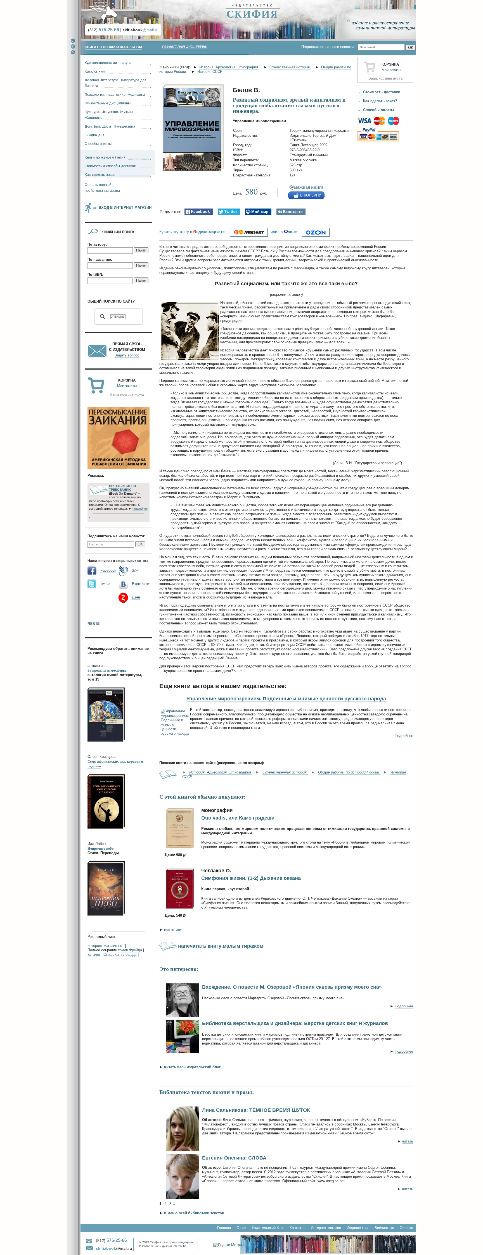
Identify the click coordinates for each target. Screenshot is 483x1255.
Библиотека (384, 1228)
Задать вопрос (127, 355)
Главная (224, 1228)
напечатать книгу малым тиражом (220, 946)
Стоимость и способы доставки (110, 165)
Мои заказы (391, 70)
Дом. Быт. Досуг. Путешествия (110, 126)
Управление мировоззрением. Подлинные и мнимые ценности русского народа (286, 698)
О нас (241, 1228)
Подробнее (404, 736)
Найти (141, 250)
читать (407, 1141)
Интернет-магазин (326, 1228)
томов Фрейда (130, 950)
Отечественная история (290, 67)
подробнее (140, 508)
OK (410, 47)
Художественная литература (108, 62)
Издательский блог (268, 1228)
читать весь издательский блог (192, 1067)
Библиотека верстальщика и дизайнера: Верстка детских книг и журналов (295, 1023)
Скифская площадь (120, 954)
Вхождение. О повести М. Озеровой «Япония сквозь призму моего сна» (292, 987)
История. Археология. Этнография (229, 67)
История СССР (210, 72)
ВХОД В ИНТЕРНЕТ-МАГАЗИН (125, 207)
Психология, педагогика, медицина (115, 94)
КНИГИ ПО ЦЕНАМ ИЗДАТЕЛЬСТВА (113, 47)
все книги (172, 930)
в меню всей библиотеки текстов (194, 1213)
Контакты (297, 1228)
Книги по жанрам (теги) (105, 157)
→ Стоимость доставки (378, 92)
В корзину (310, 195)
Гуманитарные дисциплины (184, 47)
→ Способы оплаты (375, 110)
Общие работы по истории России (349, 772)
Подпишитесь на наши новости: (329, 47)
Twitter (105, 583)
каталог (93, 954)
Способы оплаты (98, 143)
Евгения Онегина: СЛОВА (234, 1158)
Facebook (108, 570)
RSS (91, 624)
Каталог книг (95, 71)
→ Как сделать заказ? (377, 101)
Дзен (136, 597)
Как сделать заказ (100, 174)
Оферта (406, 1228)
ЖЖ (135, 571)
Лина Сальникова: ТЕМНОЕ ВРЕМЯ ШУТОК (256, 1110)
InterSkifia (179, 1246)
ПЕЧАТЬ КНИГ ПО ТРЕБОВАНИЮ (122, 488)
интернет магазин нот (105, 945)
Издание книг (358, 1228)
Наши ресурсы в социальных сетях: (117, 560)
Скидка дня (94, 134)
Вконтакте (140, 584)
